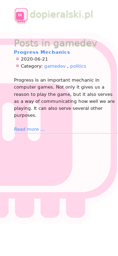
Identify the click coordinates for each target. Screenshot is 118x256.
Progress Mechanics (42, 52)
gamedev (55, 66)
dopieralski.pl (61, 14)
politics (78, 66)
